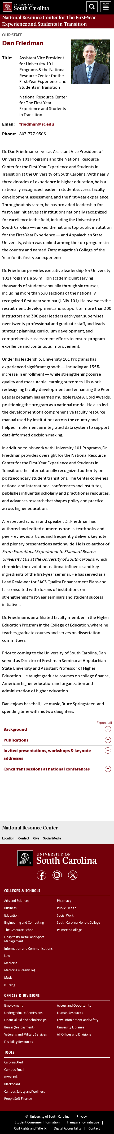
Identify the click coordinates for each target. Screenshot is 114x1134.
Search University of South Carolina (92, 6)
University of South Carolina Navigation (105, 6)
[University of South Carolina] (57, 858)
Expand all (104, 723)
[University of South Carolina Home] (24, 6)
